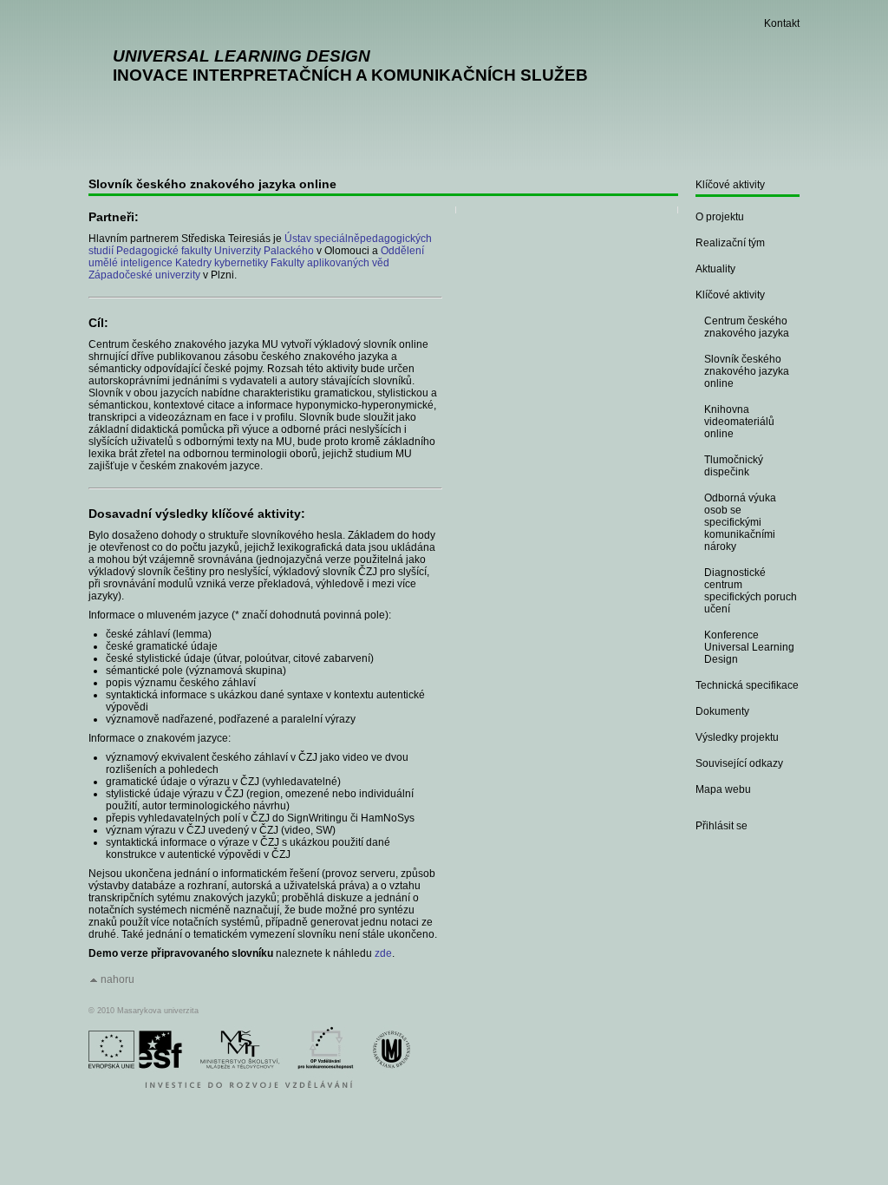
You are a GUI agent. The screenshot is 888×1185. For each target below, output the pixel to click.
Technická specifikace (747, 685)
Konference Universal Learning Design (749, 647)
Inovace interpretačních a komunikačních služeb (350, 65)
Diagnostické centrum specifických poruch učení (750, 590)
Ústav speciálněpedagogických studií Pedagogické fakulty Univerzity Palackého (260, 244)
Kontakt (782, 23)
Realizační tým (730, 243)
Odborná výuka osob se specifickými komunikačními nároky (740, 522)
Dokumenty (722, 711)
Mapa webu (723, 789)
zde (383, 953)
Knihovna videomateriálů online (739, 421)
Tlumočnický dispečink (733, 466)
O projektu (719, 217)
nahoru (117, 979)
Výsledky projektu (737, 737)
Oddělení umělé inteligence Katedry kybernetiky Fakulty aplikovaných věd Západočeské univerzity (256, 263)
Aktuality (715, 269)
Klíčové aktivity (730, 185)
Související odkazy (739, 763)
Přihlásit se (721, 826)
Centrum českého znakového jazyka (746, 327)
